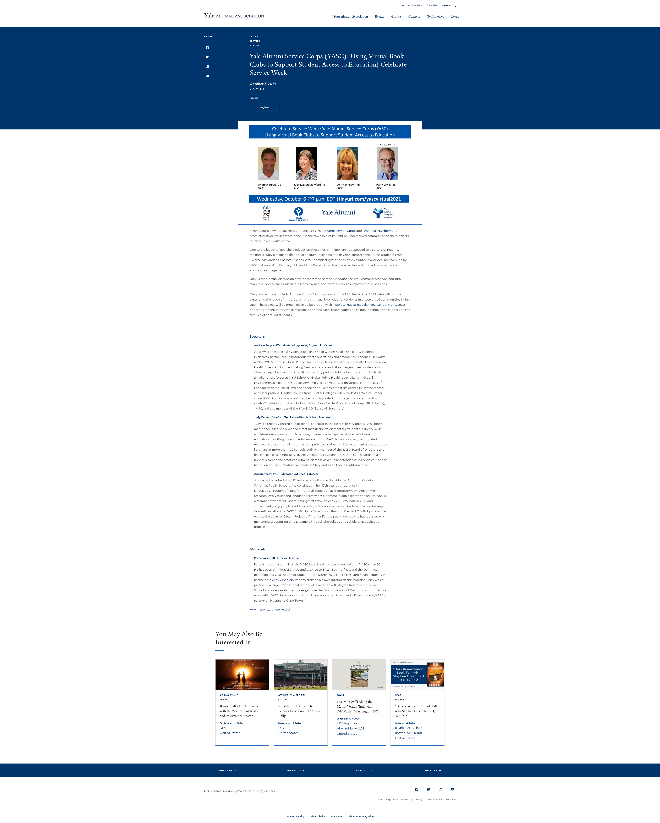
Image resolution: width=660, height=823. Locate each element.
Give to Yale (295, 770)
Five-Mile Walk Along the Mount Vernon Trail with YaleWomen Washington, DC (357, 706)
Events (379, 16)
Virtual (285, 609)
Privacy (418, 799)
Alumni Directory (412, 5)
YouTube (452, 789)
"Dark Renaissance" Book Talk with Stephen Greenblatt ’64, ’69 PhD (416, 711)
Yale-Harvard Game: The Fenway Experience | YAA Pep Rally (299, 711)
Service (275, 609)
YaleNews (336, 816)
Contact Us (364, 770)
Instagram (440, 789)
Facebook (416, 789)
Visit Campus (227, 770)
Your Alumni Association (350, 16)
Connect (414, 16)
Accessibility (406, 799)
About (380, 799)
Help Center (433, 770)
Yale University (295, 816)
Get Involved (435, 16)
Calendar (432, 5)
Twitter (428, 789)
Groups (396, 16)
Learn (455, 16)
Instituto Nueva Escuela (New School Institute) (367, 304)
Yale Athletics (317, 816)
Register (265, 107)
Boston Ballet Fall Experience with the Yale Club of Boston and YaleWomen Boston (240, 711)
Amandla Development (379, 230)
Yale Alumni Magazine (360, 816)
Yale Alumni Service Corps (336, 230)
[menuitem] (416, 789)
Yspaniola (286, 580)
